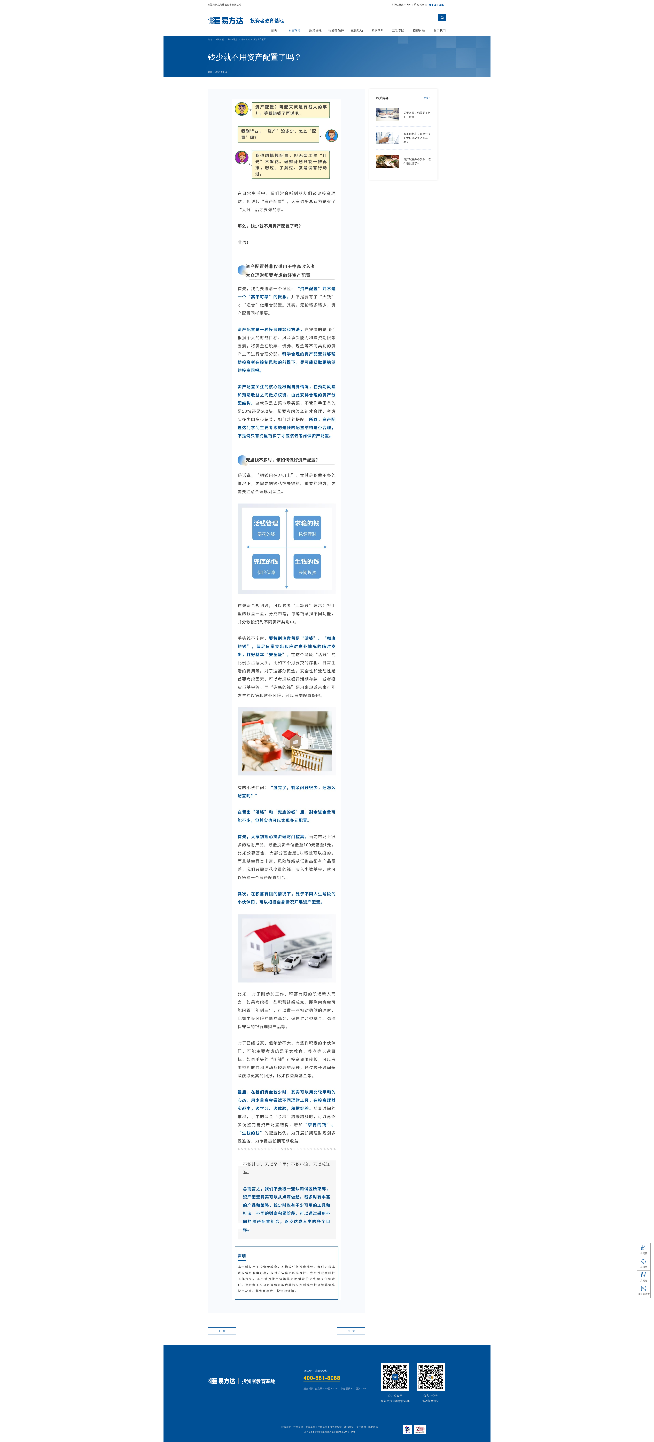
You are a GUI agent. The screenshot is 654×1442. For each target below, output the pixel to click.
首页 (210, 39)
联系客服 (422, 4)
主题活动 (322, 1427)
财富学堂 (220, 39)
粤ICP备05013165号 (345, 1432)
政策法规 (298, 1427)
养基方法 (245, 39)
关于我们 (361, 1427)
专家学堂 (310, 1427)
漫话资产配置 (259, 39)
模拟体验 (349, 1427)
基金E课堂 (232, 39)
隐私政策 (373, 1427)
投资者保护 (336, 1427)
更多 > (427, 97)
